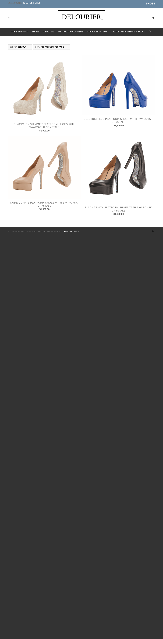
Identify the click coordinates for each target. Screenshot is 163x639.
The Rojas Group (70, 232)
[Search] (149, 32)
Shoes (150, 3)
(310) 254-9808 (32, 2)
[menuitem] (149, 4)
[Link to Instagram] (9, 17)
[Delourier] (81, 20)
